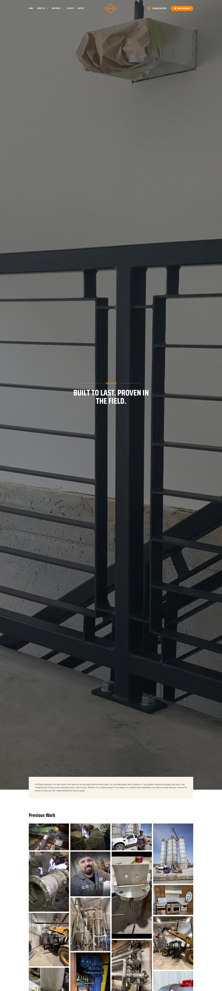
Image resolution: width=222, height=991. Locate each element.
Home (31, 8)
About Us (41, 8)
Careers (70, 8)
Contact (81, 8)
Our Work (56, 8)
